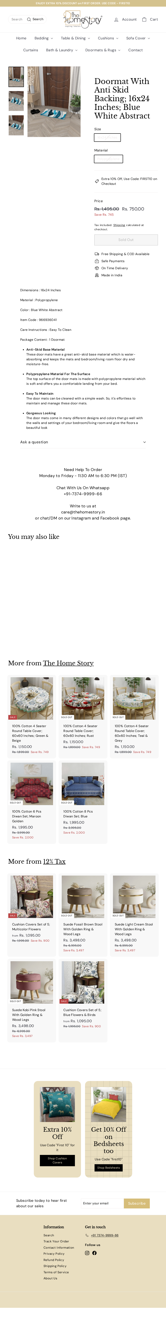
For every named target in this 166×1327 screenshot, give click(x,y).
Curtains (30, 50)
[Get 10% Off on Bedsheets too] (108, 1104)
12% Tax (54, 861)
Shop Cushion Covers (57, 1160)
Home (21, 38)
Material (101, 150)
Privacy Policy (54, 1254)
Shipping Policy (55, 1266)
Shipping (119, 225)
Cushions (106, 38)
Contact (135, 50)
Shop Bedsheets (108, 1167)
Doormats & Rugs (101, 50)
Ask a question (34, 442)
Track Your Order (56, 1241)
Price (98, 201)
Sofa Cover (136, 38)
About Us (50, 1278)
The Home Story (68, 663)
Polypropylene (108, 159)
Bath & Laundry (60, 50)
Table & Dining (74, 38)
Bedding (42, 38)
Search (49, 1235)
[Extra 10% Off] (57, 1104)
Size (97, 129)
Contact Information (59, 1248)
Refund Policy (54, 1260)
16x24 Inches (107, 137)
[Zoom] (54, 101)
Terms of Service (56, 1272)
